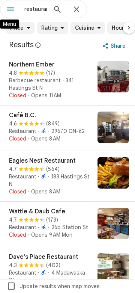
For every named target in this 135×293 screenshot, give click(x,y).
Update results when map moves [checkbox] (53, 286)
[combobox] (35, 9)
